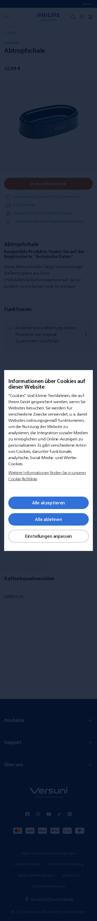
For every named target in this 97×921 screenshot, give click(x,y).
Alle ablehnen (48, 519)
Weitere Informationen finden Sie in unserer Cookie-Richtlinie (47, 475)
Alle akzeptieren (48, 502)
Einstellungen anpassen (48, 536)
